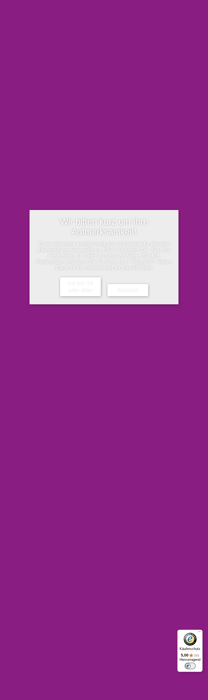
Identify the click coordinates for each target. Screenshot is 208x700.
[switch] (190, 666)
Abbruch (128, 290)
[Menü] (199, 633)
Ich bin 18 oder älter (80, 286)
